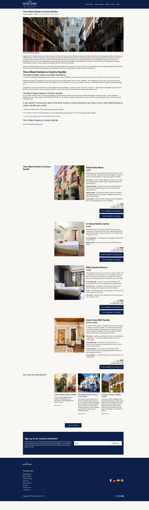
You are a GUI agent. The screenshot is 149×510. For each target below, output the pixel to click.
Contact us (26, 490)
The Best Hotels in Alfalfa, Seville (111, 395)
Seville (25, 56)
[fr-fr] (110, 480)
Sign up (115, 443)
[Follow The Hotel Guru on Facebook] (117, 496)
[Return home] (30, 4)
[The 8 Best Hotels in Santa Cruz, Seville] (89, 383)
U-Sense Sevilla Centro (97, 223)
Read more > (58, 405)
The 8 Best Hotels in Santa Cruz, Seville (88, 395)
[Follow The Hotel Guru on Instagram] (120, 496)
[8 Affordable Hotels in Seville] (65, 383)
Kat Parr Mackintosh (36, 124)
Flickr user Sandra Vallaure (31, 53)
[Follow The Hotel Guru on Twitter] (115, 496)
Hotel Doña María (49, 95)
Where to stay (110, 4)
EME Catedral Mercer (97, 267)
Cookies (25, 485)
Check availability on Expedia (111, 216)
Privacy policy (27, 483)
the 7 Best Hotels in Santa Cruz (62, 113)
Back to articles (73, 425)
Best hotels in (99, 4)
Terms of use (27, 487)
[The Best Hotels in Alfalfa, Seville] (112, 383)
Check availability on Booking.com (111, 211)
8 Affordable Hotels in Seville (65, 395)
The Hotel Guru (28, 471)
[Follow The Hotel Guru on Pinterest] (123, 496)
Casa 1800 (26, 87)
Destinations (89, 4)
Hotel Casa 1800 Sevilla (98, 320)
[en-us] (122, 480)
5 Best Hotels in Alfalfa (88, 113)
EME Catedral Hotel (40, 77)
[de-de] (114, 480)
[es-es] (118, 480)
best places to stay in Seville (54, 109)
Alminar (40, 81)
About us (26, 481)
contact (35, 116)
